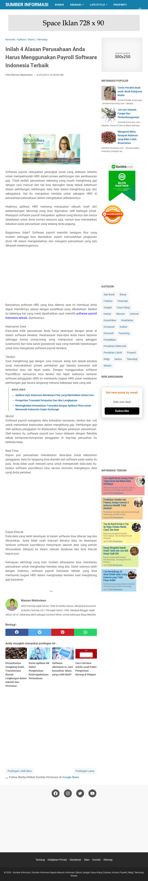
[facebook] (16, 632)
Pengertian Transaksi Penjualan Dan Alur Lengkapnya (46, 400)
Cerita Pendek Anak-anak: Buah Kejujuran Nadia (130, 91)
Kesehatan (127, 320)
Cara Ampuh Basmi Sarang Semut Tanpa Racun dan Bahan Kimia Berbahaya (118, 481)
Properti (120, 4)
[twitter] (39, 632)
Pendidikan (110, 339)
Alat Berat (109, 294)
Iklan (87, 859)
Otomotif (109, 333)
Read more (118, 493)
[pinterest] (62, 632)
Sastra (47, 14)
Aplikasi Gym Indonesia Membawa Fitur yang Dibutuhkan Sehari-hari (54, 395)
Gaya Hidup (123, 307)
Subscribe (122, 410)
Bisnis (59, 4)
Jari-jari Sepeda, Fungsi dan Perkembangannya (128, 113)
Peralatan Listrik (113, 352)
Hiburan (120, 313)
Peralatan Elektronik (115, 346)
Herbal (107, 313)
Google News (70, 777)
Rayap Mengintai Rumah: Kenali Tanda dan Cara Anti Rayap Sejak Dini (115, 550)
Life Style (97, 4)
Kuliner (123, 326)
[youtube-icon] (92, 793)
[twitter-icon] (80, 793)
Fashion (108, 301)
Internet (134, 313)
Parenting (124, 333)
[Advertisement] (51, 106)
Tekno (13, 14)
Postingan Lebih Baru (20, 771)
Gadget (108, 307)
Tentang (40, 859)
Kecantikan (110, 320)
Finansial (122, 301)
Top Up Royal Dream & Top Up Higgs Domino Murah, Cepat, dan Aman (116, 526)
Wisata (31, 14)
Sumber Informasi (26, 4)
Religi (107, 359)
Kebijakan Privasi (57, 859)
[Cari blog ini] (140, 9)
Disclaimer (75, 859)
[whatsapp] (85, 632)
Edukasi (76, 4)
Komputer (109, 326)
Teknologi (132, 359)
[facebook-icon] (56, 793)
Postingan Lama (85, 771)
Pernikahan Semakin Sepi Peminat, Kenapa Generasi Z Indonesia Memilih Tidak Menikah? (116, 504)
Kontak (96, 859)
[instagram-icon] (68, 793)
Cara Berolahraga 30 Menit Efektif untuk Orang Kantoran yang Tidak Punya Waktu (115, 576)
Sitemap (108, 859)
